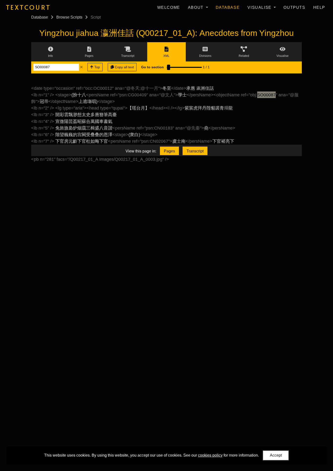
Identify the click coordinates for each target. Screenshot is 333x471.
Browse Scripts (69, 17)
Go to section (152, 67)
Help (319, 7)
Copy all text (124, 67)
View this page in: (141, 151)
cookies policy (210, 455)
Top (96, 67)
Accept (276, 455)
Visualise (260, 7)
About (196, 7)
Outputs (294, 7)
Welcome (168, 7)
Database (228, 7)
